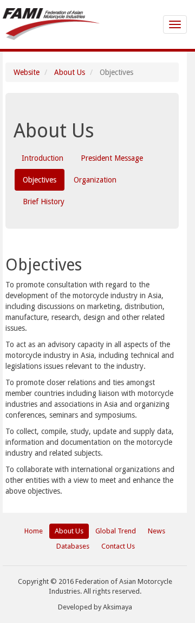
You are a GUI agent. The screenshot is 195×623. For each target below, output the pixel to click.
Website (27, 72)
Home (33, 531)
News (156, 531)
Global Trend (115, 531)
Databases (72, 546)
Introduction (42, 158)
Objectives (39, 179)
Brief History (43, 201)
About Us (69, 72)
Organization (95, 179)
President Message (112, 158)
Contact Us (118, 546)
